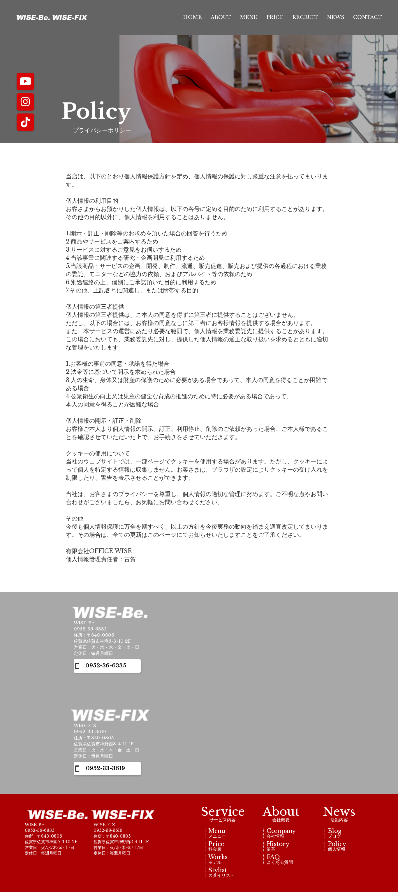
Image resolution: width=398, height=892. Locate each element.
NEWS (335, 17)
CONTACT (367, 17)
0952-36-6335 (105, 665)
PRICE (274, 17)
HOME (191, 17)
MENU (249, 17)
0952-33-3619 (105, 768)
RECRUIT (305, 17)
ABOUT (221, 17)
